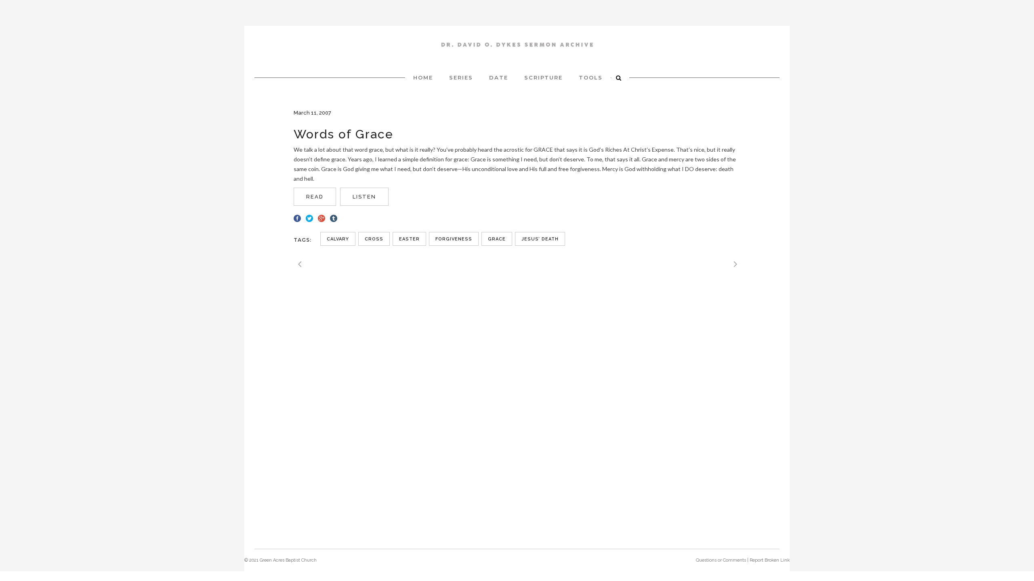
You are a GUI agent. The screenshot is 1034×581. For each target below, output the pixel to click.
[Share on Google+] (321, 217)
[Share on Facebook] (297, 217)
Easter (409, 239)
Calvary (338, 239)
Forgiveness (453, 239)
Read (315, 197)
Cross (374, 239)
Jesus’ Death (540, 239)
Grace (497, 239)
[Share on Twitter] (309, 217)
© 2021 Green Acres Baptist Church (280, 560)
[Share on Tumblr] (333, 217)
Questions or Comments (721, 560)
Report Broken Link (770, 560)
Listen (364, 197)
